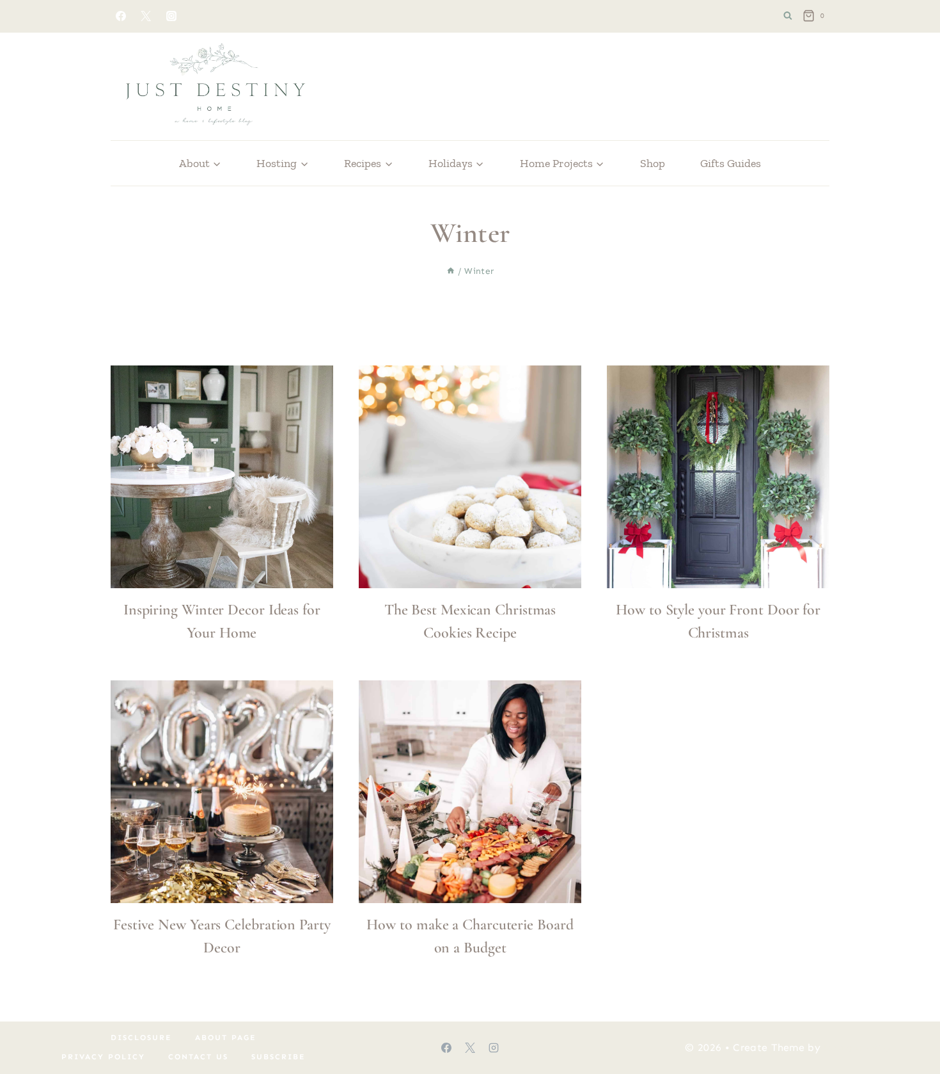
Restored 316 (857, 1047)
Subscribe (278, 1056)
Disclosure (141, 1037)
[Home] (450, 271)
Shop (652, 163)
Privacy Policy (103, 1056)
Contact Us (198, 1056)
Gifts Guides (730, 163)
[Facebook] (121, 16)
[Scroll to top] (910, 1025)
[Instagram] (171, 16)
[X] (146, 16)
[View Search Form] (787, 16)
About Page (225, 1037)
